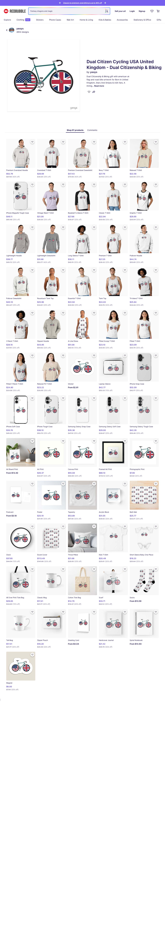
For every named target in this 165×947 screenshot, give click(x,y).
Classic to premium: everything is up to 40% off (82, 3)
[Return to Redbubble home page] (15, 11)
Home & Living (86, 20)
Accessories (122, 20)
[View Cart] (158, 11)
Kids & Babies (105, 20)
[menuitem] (7, 19)
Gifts (159, 20)
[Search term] (106, 11)
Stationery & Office (142, 20)
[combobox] (69, 11)
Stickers (39, 20)
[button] (82, 3)
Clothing (23, 20)
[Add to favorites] (89, 91)
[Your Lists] (152, 11)
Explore (7, 20)
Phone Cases (55, 20)
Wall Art (70, 20)
